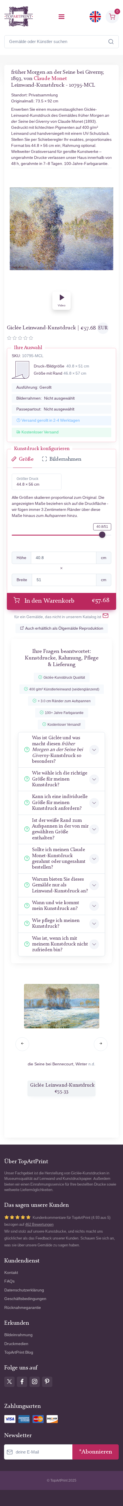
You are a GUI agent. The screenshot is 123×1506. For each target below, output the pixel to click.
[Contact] (105, 617)
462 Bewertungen (39, 1224)
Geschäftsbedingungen (25, 1298)
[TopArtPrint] (18, 16)
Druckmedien (16, 1343)
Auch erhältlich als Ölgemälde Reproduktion (64, 628)
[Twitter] (9, 1382)
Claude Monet (50, 78)
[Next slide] (101, 1044)
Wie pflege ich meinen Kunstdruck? (56, 923)
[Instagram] (34, 1382)
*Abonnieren (95, 1452)
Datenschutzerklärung (24, 1290)
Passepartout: (45, 409)
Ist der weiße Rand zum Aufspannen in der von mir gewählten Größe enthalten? (60, 829)
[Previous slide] (22, 1044)
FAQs (9, 1281)
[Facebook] (22, 1382)
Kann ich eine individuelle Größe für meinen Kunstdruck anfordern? (60, 802)
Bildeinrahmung (18, 1334)
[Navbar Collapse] (61, 16)
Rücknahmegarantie (22, 1307)
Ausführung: (33, 387)
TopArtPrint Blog (18, 1352)
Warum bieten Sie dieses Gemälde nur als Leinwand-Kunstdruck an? (60, 885)
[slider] (102, 535)
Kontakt (11, 1272)
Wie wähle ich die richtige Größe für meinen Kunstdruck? (59, 779)
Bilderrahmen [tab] (65, 459)
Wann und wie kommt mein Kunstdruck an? (55, 905)
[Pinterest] (47, 1382)
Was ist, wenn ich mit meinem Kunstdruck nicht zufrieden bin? (60, 944)
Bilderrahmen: (45, 398)
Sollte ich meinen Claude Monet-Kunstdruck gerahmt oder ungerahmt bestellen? (59, 858)
